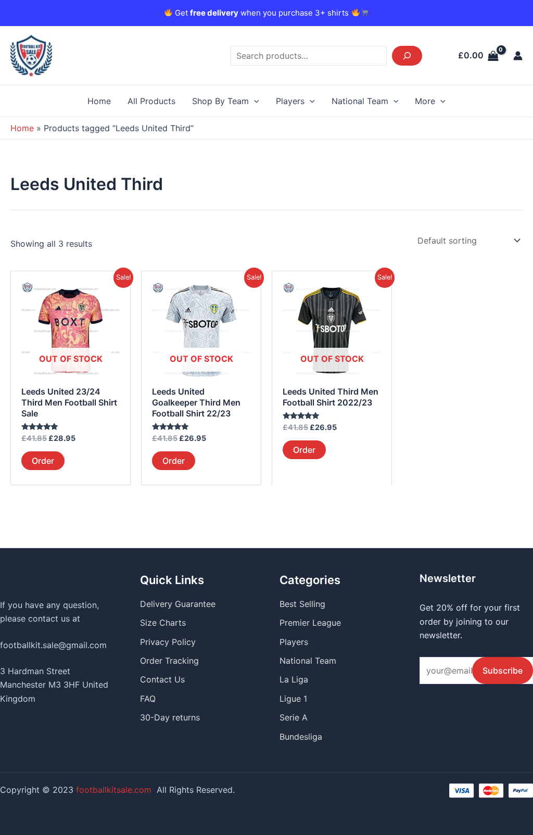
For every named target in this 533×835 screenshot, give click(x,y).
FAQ (148, 698)
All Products (151, 101)
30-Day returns (170, 717)
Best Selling (302, 604)
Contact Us (162, 679)
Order (43, 461)
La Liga (294, 679)
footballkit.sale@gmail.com (53, 645)
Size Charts (163, 622)
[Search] (407, 56)
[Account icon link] (518, 55)
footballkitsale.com (113, 790)
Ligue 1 (293, 698)
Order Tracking (169, 660)
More (425, 101)
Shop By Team (220, 101)
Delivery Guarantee (177, 604)
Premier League (310, 622)
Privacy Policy (168, 642)
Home (99, 101)
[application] (254, 101)
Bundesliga (301, 736)
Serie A (294, 717)
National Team (360, 101)
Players (290, 101)
